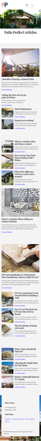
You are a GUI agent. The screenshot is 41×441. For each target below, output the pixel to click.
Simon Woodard (22, 431)
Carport (22, 419)
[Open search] (32, 5)
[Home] (9, 5)
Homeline (15, 419)
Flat (27, 419)
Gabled (32, 419)
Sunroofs (8, 419)
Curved (7, 421)
